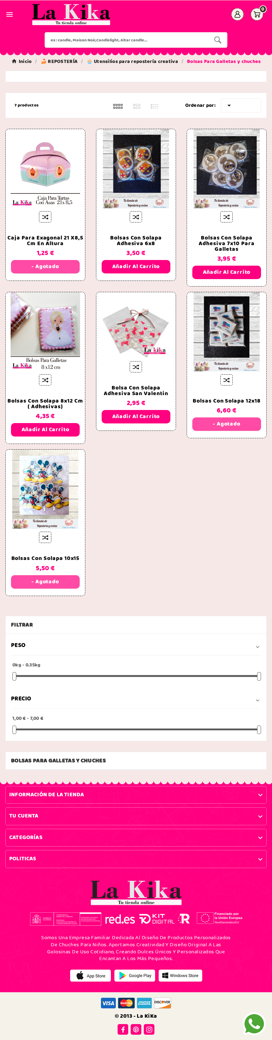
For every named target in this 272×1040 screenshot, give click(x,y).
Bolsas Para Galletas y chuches (58, 761)
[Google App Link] (134, 975)
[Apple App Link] (90, 975)
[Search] (217, 40)
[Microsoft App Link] (180, 975)
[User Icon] (237, 14)
